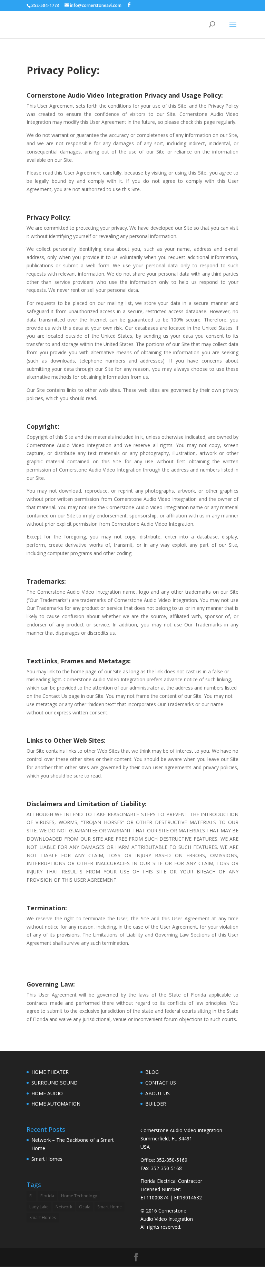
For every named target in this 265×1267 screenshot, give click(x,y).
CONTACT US (160, 1082)
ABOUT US (157, 1093)
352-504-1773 (45, 5)
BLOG (152, 1072)
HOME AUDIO (47, 1093)
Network (64, 1207)
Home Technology (79, 1196)
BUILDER (155, 1103)
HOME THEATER (50, 1072)
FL (31, 1196)
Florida (47, 1196)
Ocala (84, 1207)
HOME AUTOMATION (55, 1103)
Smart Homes (46, 1159)
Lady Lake (39, 1207)
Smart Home (109, 1207)
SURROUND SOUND (54, 1082)
